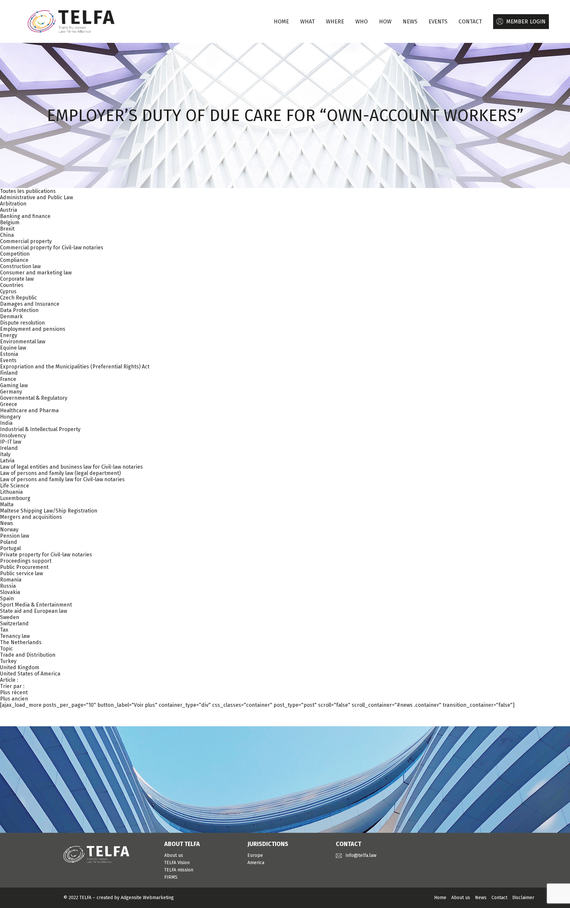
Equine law (13, 348)
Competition (15, 254)
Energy (8, 335)
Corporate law (17, 279)
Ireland (9, 448)
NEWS (410, 21)
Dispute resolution (22, 323)
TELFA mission (178, 870)
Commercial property (26, 241)
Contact (499, 897)
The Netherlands (21, 642)
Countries (11, 285)
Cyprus (8, 291)
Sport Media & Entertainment (36, 605)
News (6, 523)
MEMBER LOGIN (526, 21)
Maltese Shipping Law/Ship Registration (48, 511)
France (8, 379)
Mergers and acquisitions (31, 517)
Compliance (14, 260)
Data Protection (19, 310)
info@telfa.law (361, 855)
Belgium (9, 222)
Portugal (10, 548)
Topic (6, 648)
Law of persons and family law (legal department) (60, 473)
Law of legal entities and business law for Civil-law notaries (71, 467)
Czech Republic (18, 298)
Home (281, 21)
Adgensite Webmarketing (147, 897)
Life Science (14, 486)
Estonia (9, 354)
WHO (361, 21)
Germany (11, 392)
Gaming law (14, 385)
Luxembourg (15, 498)
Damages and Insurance (29, 304)
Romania (10, 580)
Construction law (20, 266)
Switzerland (14, 623)
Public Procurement (24, 567)
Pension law (14, 536)
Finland (9, 373)
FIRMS (170, 877)
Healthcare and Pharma (29, 410)
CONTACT (470, 21)
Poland (8, 542)
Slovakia (10, 592)
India (6, 423)
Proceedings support (25, 561)
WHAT (307, 21)
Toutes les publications (28, 191)
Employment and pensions (32, 329)
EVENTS (437, 21)
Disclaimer (523, 897)
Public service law (21, 573)
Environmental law (22, 341)
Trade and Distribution (27, 655)
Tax (4, 630)
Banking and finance (25, 216)
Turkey (8, 661)
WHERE (335, 21)
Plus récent (14, 692)
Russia (8, 586)
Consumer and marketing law (36, 272)
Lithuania (11, 492)
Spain (7, 598)
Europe (255, 855)
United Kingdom (19, 667)
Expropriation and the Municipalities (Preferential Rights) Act (74, 366)
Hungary (10, 417)
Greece (8, 404)
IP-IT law (10, 442)
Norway (9, 529)
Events (8, 360)
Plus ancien (14, 699)
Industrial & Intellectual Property (40, 429)
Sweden (9, 617)
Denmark (11, 316)
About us (173, 855)
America (255, 862)
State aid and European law (33, 611)
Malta (7, 504)
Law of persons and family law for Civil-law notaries (62, 479)
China (7, 235)
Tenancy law (15, 636)
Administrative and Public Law (36, 197)
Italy (5, 454)
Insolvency (13, 435)
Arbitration (13, 204)
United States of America (30, 674)
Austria (8, 210)
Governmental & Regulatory (33, 398)
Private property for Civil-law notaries (46, 554)
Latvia (7, 460)
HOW (385, 21)
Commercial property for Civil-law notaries (51, 247)
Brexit (7, 229)
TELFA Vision (177, 862)
